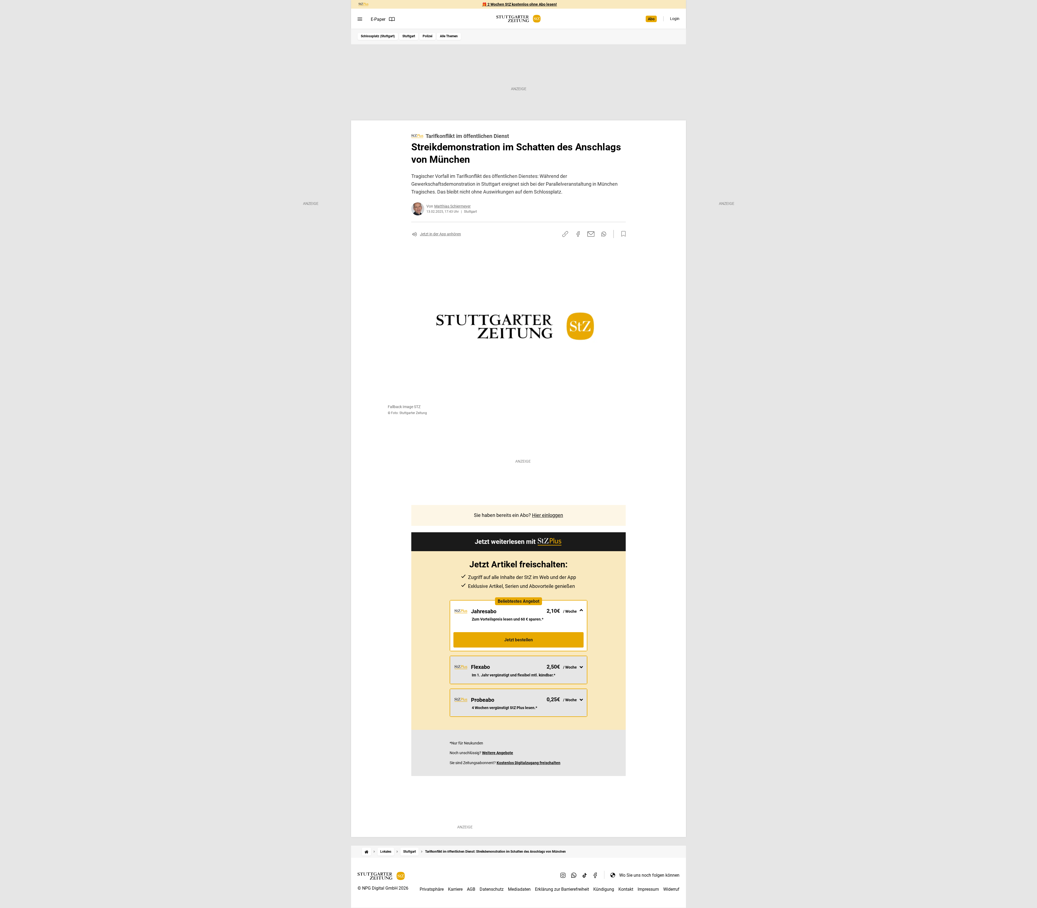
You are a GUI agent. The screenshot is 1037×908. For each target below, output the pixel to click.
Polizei (427, 36)
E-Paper (378, 19)
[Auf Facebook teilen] (578, 234)
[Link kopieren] (565, 234)
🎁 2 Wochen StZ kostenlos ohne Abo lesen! (519, 4)
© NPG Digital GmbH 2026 (383, 888)
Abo (651, 19)
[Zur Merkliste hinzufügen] (622, 234)
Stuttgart (408, 36)
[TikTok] (584, 875)
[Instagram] (563, 875)
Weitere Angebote (497, 753)
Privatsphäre (432, 889)
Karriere (455, 889)
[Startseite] (366, 852)
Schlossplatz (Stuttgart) (378, 36)
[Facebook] (595, 875)
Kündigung (603, 889)
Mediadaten (519, 889)
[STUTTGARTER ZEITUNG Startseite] (518, 19)
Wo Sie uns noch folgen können (649, 875)
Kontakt (625, 889)
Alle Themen (449, 36)
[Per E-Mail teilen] (591, 234)
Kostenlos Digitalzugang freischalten (528, 763)
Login (674, 18)
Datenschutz (492, 889)
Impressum (648, 889)
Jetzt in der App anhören (440, 234)
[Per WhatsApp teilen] (603, 234)
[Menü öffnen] (360, 19)
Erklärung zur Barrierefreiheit (562, 889)
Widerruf (671, 889)
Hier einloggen (547, 515)
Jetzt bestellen (518, 639)
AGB (471, 889)
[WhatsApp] (574, 875)
